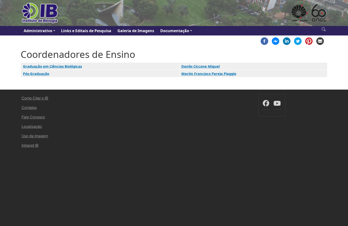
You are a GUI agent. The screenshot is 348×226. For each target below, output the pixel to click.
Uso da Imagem (35, 136)
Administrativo (38, 30)
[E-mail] (320, 40)
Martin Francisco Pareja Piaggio (208, 73)
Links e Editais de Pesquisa (86, 30)
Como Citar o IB (35, 98)
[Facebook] (264, 40)
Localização (32, 126)
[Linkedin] (286, 40)
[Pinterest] (309, 40)
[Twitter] (298, 40)
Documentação (174, 30)
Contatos (29, 107)
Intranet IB (30, 145)
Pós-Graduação (36, 73)
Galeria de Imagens (135, 30)
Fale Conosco (33, 117)
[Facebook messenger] (275, 40)
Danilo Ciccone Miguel (200, 66)
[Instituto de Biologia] (40, 13)
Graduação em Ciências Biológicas (52, 66)
